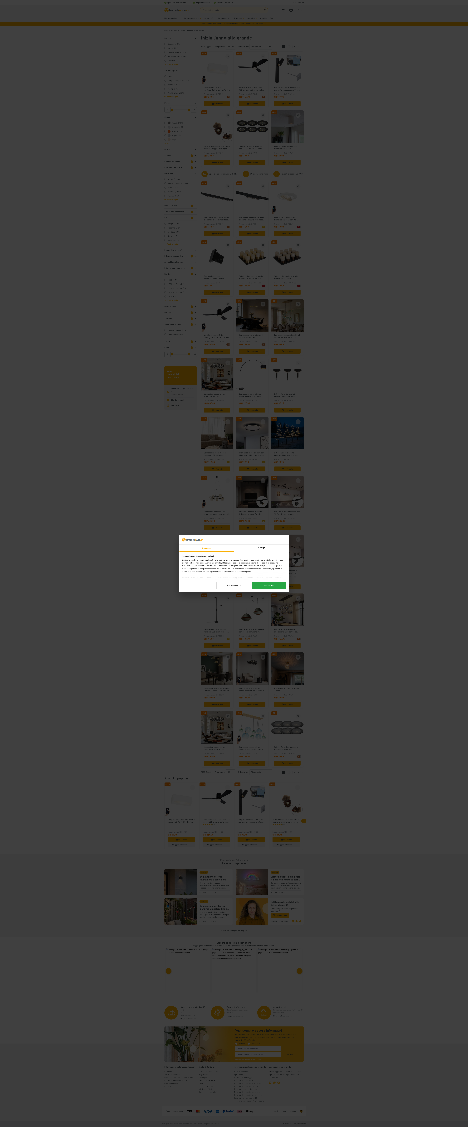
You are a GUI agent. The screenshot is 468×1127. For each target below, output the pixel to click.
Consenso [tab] (206, 548)
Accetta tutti (269, 585)
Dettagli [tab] (261, 548)
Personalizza (232, 585)
